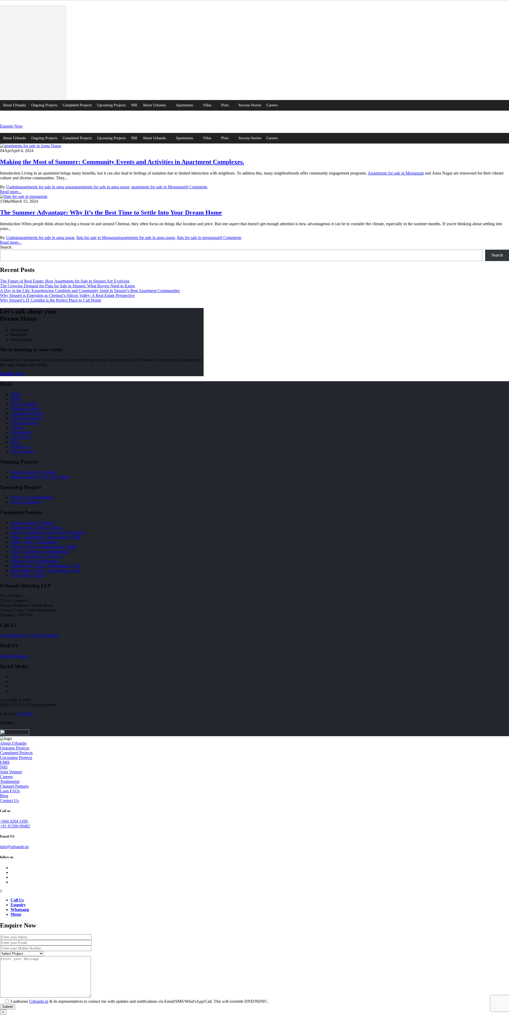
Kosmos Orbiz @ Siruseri (32, 522)
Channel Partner (24, 422)
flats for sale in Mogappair (98, 237)
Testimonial (9, 781)
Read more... (10, 191)
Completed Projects (77, 105)
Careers (272, 105)
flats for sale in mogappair (198, 237)
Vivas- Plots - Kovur (28, 575)
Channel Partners (14, 786)
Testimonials (21, 432)
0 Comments (196, 187)
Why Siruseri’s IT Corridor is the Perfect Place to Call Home (50, 300)
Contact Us (20, 446)
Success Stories (249, 105)
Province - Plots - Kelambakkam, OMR (44, 546)
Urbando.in (38, 1001)
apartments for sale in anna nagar (47, 187)
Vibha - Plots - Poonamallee (34, 542)
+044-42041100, (14, 635)
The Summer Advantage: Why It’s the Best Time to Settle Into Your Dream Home (111, 212)
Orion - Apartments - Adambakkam (40, 551)
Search (5, 247)
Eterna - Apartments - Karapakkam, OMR (46, 537)
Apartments (184, 105)
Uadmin (13, 187)
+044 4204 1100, (14, 821)
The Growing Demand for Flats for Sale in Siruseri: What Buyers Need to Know (67, 286)
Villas (207, 105)
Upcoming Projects (111, 105)
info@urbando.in (14, 656)
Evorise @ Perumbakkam (32, 497)
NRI (134, 105)
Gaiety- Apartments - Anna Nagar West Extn (48, 532)
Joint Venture (11, 772)
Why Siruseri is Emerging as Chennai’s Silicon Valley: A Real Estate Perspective (67, 295)
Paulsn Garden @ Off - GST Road (40, 477)
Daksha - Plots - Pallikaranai (34, 561)
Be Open (25, 714)
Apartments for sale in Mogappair (396, 173)
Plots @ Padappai (25, 502)
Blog (15, 442)
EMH (15, 399)
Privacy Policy (23, 451)
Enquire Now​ (11, 126)
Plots (225, 105)
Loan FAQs (20, 437)
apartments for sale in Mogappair (158, 187)
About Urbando (14, 105)
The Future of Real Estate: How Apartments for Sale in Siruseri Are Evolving (64, 281)
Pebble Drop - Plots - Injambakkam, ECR (45, 565)
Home (16, 394)
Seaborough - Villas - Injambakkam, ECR (46, 570)
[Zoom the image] (254, 52)
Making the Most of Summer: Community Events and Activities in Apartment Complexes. (122, 161)
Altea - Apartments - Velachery (36, 556)
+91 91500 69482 (44, 635)
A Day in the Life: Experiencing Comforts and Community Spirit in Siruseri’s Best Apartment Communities (90, 290)
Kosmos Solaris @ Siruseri (33, 472)
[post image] (254, 146)
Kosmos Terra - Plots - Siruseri (36, 527)
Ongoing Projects (44, 105)
